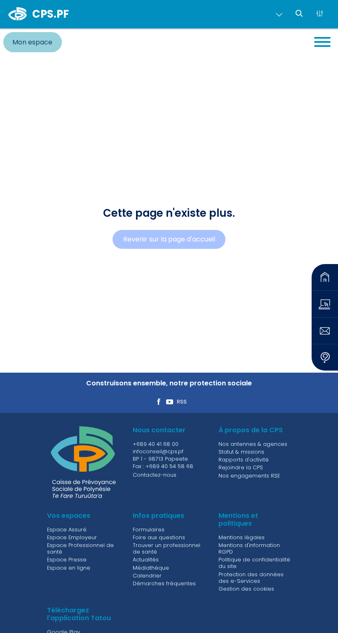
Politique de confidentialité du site (254, 563)
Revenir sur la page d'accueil (169, 239)
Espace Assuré (67, 529)
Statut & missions (241, 451)
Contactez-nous (154, 474)
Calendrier (147, 575)
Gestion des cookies (246, 588)
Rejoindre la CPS (240, 467)
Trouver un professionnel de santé (166, 548)
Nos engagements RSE (249, 475)
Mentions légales (241, 537)
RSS (182, 402)
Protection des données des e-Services (251, 577)
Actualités (146, 559)
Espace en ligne (68, 567)
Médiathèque (151, 567)
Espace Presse (67, 559)
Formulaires (148, 529)
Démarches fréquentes (164, 583)
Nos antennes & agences (252, 444)
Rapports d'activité (243, 459)
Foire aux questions (159, 537)
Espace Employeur (72, 537)
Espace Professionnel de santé (80, 548)
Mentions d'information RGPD (249, 548)
